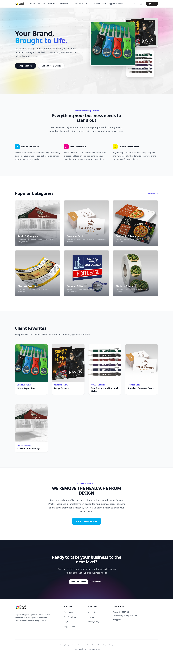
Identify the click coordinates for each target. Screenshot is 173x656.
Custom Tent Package (28, 448)
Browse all (153, 193)
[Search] (135, 4)
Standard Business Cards (141, 388)
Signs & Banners (80, 4)
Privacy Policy (93, 622)
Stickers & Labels (99, 4)
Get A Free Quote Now (86, 521)
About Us (92, 612)
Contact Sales (97, 582)
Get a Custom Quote (51, 66)
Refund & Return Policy (93, 645)
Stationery (64, 4)
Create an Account (78, 582)
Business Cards (34, 4)
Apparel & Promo (116, 4)
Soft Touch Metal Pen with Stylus (105, 389)
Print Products (49, 4)
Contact (91, 617)
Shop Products (25, 66)
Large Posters (61, 388)
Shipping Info (69, 626)
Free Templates (70, 617)
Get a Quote (68, 612)
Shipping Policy (108, 645)
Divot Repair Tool (26, 388)
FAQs (66, 622)
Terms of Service (77, 645)
